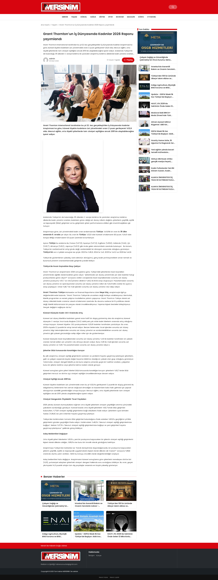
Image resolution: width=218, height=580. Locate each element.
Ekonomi (120, 17)
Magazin (131, 17)
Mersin (65, 17)
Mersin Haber (103, 577)
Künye (98, 555)
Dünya (141, 17)
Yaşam (74, 17)
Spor (110, 17)
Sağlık (93, 17)
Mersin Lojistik (114, 577)
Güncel (83, 17)
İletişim (92, 555)
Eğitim (102, 17)
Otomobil (151, 17)
